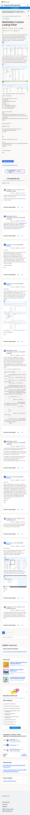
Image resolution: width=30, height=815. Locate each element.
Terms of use (4, 804)
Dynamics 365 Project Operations (10, 714)
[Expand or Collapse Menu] (2, 5)
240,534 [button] (15, 216)
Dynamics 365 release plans (9, 781)
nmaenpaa (9, 189)
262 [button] (22, 749)
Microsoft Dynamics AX (10, 719)
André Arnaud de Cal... (15, 749)
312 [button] (18, 745)
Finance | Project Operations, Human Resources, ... (12, 12)
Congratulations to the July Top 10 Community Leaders (17, 678)
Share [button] (17, 28)
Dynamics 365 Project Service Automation (12, 717)
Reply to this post (8, 161)
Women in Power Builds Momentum (16, 670)
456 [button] (19, 30)
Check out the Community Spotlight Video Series (15, 651)
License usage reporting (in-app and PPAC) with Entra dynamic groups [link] (15, 770)
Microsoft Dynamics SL (10, 724)
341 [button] (17, 739)
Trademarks (4, 806)
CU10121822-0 (13, 745)
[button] (28, 5)
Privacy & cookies (5, 802)
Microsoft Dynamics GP (10, 722)
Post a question (15, 8)
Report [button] (22, 28)
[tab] (12, 179)
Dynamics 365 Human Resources (12, 708)
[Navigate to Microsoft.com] (5, 2)
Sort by (4, 183)
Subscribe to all (15, 727)
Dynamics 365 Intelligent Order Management (12, 711)
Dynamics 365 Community (12, 5)
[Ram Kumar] (5, 245)
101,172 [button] (14, 189)
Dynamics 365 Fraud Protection (12, 706)
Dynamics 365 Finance (10, 703)
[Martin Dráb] (5, 216)
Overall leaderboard (24, 755)
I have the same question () (9, 165)
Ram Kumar (16, 30)
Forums (14, 11)
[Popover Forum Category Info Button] (24, 698)
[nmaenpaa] (5, 190)
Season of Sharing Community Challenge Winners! (18, 663)
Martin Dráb (9, 216)
